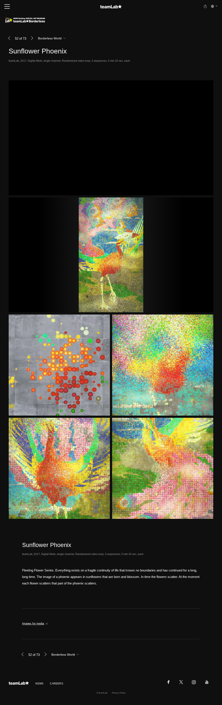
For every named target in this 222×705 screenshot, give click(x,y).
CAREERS (56, 683)
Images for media (33, 623)
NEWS (39, 683)
